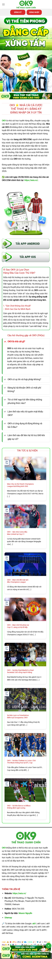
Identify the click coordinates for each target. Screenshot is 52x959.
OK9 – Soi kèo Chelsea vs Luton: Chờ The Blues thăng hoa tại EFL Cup (21, 762)
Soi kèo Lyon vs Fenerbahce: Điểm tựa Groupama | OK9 (18, 716)
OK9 (4, 848)
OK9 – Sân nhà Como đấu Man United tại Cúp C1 (17, 533)
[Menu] (3, 4)
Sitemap (8, 917)
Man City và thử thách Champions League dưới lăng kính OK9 (20, 485)
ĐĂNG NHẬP (34, 12)
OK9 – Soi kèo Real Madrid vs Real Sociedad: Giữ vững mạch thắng (20, 671)
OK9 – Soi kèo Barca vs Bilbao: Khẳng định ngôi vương (19, 807)
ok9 (34, 923)
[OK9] (26, 4)
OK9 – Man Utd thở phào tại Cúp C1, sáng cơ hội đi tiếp (18, 626)
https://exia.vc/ (19, 893)
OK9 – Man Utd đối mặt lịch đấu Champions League (17, 581)
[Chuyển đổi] (5, 341)
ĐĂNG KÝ (17, 12)
